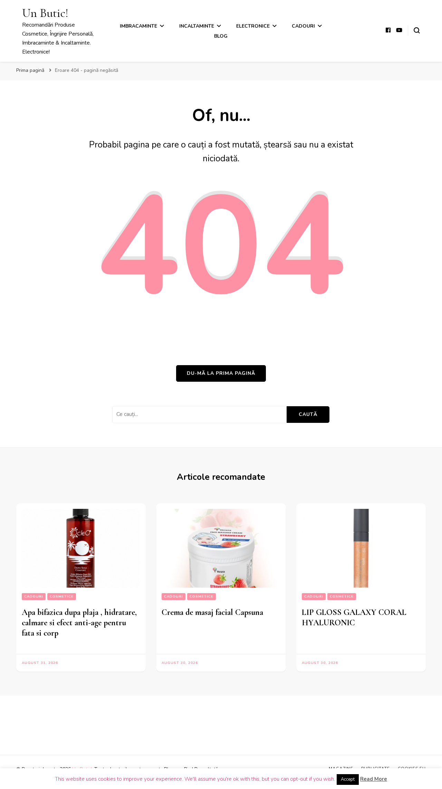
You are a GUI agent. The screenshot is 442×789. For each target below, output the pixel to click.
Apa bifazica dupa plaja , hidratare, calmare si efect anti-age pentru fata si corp (79, 622)
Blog (221, 36)
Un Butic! (45, 13)
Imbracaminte (138, 26)
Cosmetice (62, 596)
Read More (373, 779)
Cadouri (303, 26)
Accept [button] (348, 779)
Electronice (253, 26)
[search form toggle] (417, 30)
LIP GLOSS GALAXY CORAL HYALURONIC (354, 617)
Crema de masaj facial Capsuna (212, 612)
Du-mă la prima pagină (221, 373)
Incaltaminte (196, 26)
